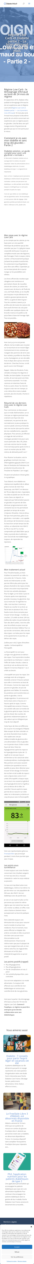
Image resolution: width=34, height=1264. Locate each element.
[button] (31, 1227)
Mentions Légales (22, 1261)
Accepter (17, 1247)
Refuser (17, 1252)
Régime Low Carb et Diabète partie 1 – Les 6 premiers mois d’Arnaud (16, 110)
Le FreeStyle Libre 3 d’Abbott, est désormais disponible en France (17, 1117)
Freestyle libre (9, 854)
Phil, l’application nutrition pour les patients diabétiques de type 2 (17, 1177)
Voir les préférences (17, 1257)
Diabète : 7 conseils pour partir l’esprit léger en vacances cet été (17, 1059)
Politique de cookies (12, 1261)
